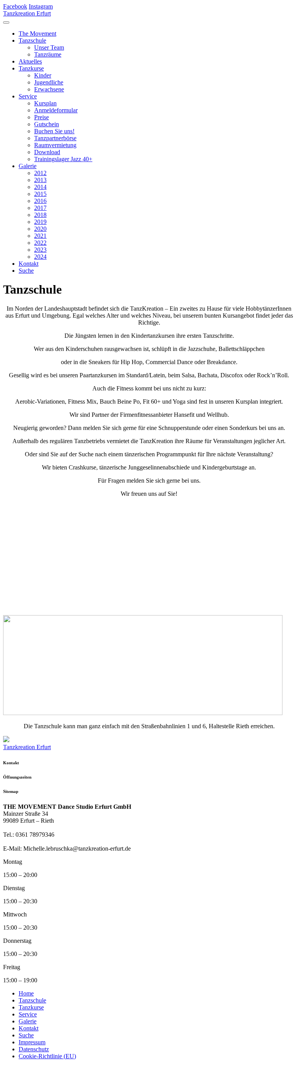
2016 (40, 201)
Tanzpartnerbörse (55, 138)
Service (28, 96)
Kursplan (45, 103)
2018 (40, 214)
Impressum (32, 1042)
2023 (40, 249)
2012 (40, 173)
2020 (40, 228)
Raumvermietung (55, 145)
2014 (40, 187)
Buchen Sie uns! (54, 131)
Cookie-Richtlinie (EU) (47, 1056)
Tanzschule (32, 40)
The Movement (37, 33)
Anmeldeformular (56, 110)
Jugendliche (48, 82)
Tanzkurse (31, 68)
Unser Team (49, 47)
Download (47, 152)
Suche (26, 270)
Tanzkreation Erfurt (27, 13)
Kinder (42, 75)
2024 (40, 256)
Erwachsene (49, 89)
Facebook (15, 6)
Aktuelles (30, 61)
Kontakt (28, 263)
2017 (40, 208)
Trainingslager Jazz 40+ (63, 159)
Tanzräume (47, 54)
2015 (40, 194)
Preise (41, 117)
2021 (40, 235)
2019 (40, 221)
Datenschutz (34, 1049)
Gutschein (46, 124)
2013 (40, 180)
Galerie (27, 166)
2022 (40, 242)
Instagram (41, 6)
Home (26, 993)
